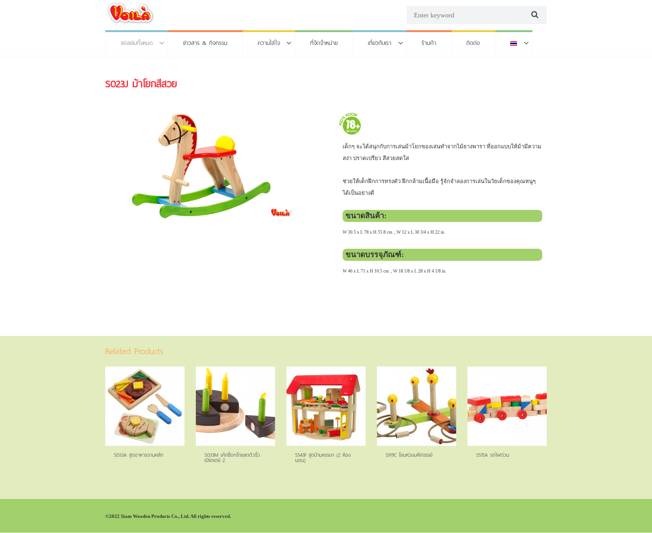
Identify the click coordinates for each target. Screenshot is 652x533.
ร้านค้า (428, 43)
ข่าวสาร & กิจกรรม (205, 43)
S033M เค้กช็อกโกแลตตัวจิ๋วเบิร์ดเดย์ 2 (232, 458)
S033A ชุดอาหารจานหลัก (138, 455)
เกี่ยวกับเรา (379, 43)
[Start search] (533, 15)
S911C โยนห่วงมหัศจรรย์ (409, 455)
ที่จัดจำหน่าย (324, 43)
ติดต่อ (473, 43)
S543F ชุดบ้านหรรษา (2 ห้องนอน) (323, 458)
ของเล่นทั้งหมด (137, 43)
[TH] (513, 43)
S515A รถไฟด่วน (492, 455)
